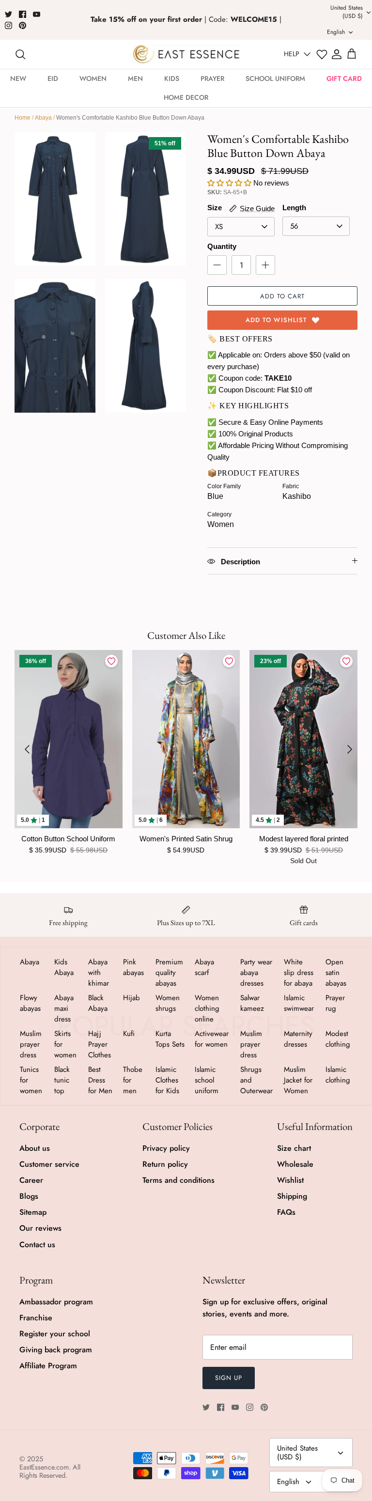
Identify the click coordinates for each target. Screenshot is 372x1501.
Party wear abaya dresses (256, 973)
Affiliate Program (48, 1365)
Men (135, 78)
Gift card (344, 78)
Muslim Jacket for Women (298, 1080)
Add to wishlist (276, 320)
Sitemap (32, 1212)
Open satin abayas (336, 973)
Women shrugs (167, 1003)
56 (294, 226)
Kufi (129, 1033)
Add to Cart (282, 296)
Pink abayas (133, 967)
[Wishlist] (321, 54)
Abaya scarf (204, 967)
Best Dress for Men (100, 1080)
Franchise (35, 1317)
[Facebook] (22, 14)
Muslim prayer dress (31, 1044)
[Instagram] (8, 25)
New (18, 78)
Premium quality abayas (169, 973)
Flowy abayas (30, 1003)
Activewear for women (212, 1039)
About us (34, 1148)
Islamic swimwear (299, 1003)
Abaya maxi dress (64, 1008)
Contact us (37, 1244)
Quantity (221, 246)
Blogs (28, 1196)
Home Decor (186, 97)
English (288, 1481)
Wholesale (295, 1164)
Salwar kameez (252, 1003)
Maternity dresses (298, 1039)
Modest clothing (338, 1039)
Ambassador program (56, 1301)
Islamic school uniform (206, 1080)
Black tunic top (62, 1080)
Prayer (212, 78)
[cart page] (351, 54)
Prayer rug (335, 1003)
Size (214, 207)
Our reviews (40, 1228)
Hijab (131, 997)
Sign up (228, 1377)
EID (52, 78)
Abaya (43, 117)
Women (93, 78)
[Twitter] (8, 14)
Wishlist (290, 1180)
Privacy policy (166, 1148)
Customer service (49, 1164)
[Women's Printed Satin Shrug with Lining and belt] (186, 739)
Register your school (54, 1333)
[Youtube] (36, 14)
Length (294, 207)
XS (219, 226)
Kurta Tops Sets (170, 1039)
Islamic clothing (338, 1074)
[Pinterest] (22, 25)
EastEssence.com (44, 1467)
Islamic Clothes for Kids (167, 1080)
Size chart (294, 1148)
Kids (171, 78)
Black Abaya (98, 1003)
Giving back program (55, 1349)
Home (23, 117)
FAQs (286, 1212)
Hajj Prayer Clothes (99, 1044)
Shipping (292, 1196)
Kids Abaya (64, 967)
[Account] (336, 54)
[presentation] (27, 749)
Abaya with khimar (98, 973)
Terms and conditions (178, 1180)
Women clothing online (207, 1008)
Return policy (165, 1164)
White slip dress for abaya (298, 973)
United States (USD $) (297, 1452)
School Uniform (275, 78)
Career (31, 1180)
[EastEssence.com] (186, 54)
